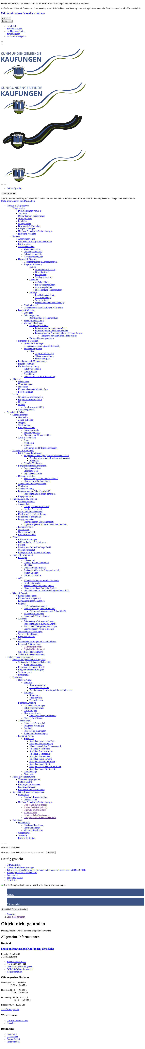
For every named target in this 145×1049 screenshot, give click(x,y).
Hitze (31, 351)
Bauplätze (28, 313)
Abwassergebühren (43, 287)
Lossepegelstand (25, 392)
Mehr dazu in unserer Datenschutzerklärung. (23, 13)
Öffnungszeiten (25, 218)
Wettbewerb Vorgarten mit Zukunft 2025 (47, 611)
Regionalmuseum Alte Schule (31, 667)
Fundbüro (22, 221)
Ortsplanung (29, 560)
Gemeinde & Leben (15, 412)
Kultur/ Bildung (31, 573)
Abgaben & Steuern (33, 264)
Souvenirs (22, 835)
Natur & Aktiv (24, 680)
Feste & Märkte (25, 782)
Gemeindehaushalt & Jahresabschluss (40, 262)
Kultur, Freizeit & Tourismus (19, 657)
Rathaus (16, 236)
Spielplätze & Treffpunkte (29, 517)
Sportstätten (23, 794)
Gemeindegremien (26, 409)
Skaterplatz (29, 774)
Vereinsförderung (26, 488)
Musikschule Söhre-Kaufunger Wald (34, 547)
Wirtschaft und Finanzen (35, 567)
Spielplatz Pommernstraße (41, 751)
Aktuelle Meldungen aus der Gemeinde (41, 580)
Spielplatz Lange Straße (40, 764)
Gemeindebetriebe (26, 246)
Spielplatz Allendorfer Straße (42, 761)
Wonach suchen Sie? (10, 852)
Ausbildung (29, 374)
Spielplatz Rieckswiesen (40, 756)
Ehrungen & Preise (26, 427)
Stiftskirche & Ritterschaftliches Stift (34, 662)
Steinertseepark (25, 672)
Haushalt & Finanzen (27, 259)
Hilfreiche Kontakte (27, 234)
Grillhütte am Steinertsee (35, 810)
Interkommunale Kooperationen (32, 361)
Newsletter (23, 386)
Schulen (21, 545)
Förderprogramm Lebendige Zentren (51, 330)
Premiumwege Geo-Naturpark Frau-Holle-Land (50, 690)
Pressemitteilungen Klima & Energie (40, 624)
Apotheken (29, 443)
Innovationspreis (31, 430)
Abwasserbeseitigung (33, 256)
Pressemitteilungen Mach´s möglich (40, 494)
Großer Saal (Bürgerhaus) (35, 805)
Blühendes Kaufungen (34, 613)
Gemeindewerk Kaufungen (30, 631)
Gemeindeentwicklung (22, 555)
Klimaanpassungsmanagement (31, 601)
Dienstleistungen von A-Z (29, 211)
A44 (20, 578)
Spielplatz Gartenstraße (39, 754)
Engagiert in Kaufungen (23, 450)
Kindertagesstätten (26, 501)
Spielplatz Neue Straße (39, 748)
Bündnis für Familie (27, 534)
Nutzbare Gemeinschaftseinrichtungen (35, 231)
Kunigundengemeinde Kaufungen (27, 948)
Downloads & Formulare (29, 226)
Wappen (21, 422)
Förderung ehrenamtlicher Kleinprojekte (59, 336)
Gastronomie (24, 833)
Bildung (16, 537)
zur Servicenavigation (16, 36)
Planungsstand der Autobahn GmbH (40, 588)
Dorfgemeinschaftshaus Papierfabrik (40, 817)
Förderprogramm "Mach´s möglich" (34, 491)
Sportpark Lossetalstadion (35, 797)
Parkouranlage (30, 771)
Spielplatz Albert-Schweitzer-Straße (45, 766)
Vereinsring (23, 486)
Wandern (28, 682)
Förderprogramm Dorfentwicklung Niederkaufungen (58, 333)
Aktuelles (16, 379)
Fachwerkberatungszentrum (41, 338)
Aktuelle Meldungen (33, 463)
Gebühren (33, 279)
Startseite (11, 914)
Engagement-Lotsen (33, 473)
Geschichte (23, 417)
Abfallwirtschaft (31, 305)
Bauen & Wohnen (26, 310)
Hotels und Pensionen (33, 825)
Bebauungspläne (31, 315)
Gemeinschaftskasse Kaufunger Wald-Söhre (43, 307)
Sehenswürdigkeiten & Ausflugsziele (28, 659)
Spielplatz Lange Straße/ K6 (42, 769)
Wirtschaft (17, 639)
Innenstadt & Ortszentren (29, 644)
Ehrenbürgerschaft (32, 432)
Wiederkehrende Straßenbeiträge (49, 302)
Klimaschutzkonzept (27, 596)
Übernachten (24, 822)
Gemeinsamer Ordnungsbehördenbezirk (41, 346)
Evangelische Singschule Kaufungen (34, 552)
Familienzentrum (25, 527)
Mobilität (28, 565)
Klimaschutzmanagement (29, 598)
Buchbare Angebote (27, 703)
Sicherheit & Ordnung (28, 341)
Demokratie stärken (27, 476)
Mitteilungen (23, 381)
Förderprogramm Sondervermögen (50, 328)
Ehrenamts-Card (31, 471)
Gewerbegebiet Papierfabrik (30, 652)
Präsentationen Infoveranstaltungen (39, 621)
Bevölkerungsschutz (33, 348)
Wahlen (21, 404)
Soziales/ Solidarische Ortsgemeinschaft (41, 570)
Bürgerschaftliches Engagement (32, 466)
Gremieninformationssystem (30, 397)
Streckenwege (35, 698)
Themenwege (24, 720)
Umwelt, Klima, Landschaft (36, 562)
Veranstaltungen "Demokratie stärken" (41, 478)
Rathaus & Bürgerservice (18, 206)
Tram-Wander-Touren (39, 687)
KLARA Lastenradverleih (35, 606)
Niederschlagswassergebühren (48, 290)
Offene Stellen (30, 371)
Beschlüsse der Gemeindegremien (39, 585)
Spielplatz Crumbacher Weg (42, 741)
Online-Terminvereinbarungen (31, 216)
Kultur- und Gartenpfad (34, 723)
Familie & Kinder (26, 736)
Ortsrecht (22, 402)
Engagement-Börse (32, 468)
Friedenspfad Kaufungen (35, 731)
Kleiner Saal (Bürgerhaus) (35, 807)
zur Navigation (13, 34)
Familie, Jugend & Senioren (24, 499)
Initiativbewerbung (32, 369)
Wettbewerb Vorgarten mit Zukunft (39, 608)
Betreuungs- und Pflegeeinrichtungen (40, 448)
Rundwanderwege (37, 685)
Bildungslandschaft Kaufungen (32, 542)
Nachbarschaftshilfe (27, 532)
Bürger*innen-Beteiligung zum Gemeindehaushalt (46, 455)
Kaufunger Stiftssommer (29, 784)
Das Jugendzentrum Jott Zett (36, 506)
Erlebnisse (17, 677)
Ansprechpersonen (26, 239)
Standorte (22, 213)
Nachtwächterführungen (34, 705)
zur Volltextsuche (14, 28)
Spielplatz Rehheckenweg (41, 743)
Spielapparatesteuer (43, 277)
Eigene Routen (36, 700)
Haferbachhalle (30, 812)
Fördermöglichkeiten (38, 325)
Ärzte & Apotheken (27, 437)
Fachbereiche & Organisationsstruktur (35, 241)
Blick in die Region (27, 838)
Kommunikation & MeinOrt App (33, 389)
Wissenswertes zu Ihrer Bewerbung (39, 376)
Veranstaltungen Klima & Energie (39, 629)
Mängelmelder (24, 223)
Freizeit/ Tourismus (32, 575)
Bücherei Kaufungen (27, 539)
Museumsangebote (32, 713)
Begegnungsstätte (26, 519)
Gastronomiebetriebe (33, 647)
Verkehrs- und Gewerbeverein (31, 654)
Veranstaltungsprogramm (29, 779)
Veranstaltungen (25, 384)
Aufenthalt (17, 820)
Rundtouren (34, 695)
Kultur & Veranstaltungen (23, 777)
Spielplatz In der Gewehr (40, 759)
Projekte (21, 603)
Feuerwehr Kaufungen (34, 343)
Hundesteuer (40, 274)
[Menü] (5, 184)
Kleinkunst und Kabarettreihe (31, 789)
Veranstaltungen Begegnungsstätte (39, 522)
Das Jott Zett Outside (33, 509)
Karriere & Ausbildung (28, 366)
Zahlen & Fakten (25, 420)
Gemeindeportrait (20, 415)
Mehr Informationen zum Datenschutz (18, 201)
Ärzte (26, 440)
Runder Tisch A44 (32, 583)
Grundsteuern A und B (45, 269)
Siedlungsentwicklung (34, 320)
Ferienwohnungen (32, 828)
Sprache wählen (8, 193)
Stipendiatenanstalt (26, 550)
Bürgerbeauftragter (26, 228)
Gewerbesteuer (42, 272)
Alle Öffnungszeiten (10, 1009)
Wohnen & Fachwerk (33, 323)
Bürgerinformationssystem (30, 399)
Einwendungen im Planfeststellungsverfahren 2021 (46, 590)
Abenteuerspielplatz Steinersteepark (45, 746)
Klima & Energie (20, 593)
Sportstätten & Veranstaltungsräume (28, 792)
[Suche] (2, 184)
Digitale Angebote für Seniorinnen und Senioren (45, 524)
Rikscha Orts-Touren (33, 718)
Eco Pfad (28, 728)
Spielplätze (29, 738)
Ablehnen (6, 18)
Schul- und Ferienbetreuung (30, 511)
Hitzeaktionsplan (42, 358)
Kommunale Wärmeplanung (36, 616)
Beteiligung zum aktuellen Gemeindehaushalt (49, 458)
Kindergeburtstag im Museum (42, 715)
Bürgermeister (24, 244)
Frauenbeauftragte (26, 364)
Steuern (32, 267)
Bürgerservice (18, 208)
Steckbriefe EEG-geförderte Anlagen (40, 626)
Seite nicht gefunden (16, 917)
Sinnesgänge (23, 675)
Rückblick (34, 460)
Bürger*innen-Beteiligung (29, 453)
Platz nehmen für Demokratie (37, 481)
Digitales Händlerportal (34, 649)
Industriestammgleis (32, 254)
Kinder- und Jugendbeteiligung (32, 514)
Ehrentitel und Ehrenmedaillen (37, 435)
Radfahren (28, 692)
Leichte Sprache (14, 188)
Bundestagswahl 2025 (34, 407)
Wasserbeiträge (42, 300)
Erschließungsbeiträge (45, 295)
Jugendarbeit (23, 504)
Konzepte (22, 557)
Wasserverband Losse (28, 634)
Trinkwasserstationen (44, 356)
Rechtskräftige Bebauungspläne (43, 318)
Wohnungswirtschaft (33, 251)
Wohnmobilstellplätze (33, 830)
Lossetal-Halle (30, 799)
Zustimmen (6, 21)
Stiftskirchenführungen (34, 708)
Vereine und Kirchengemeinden (32, 483)
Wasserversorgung (32, 249)
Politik (15, 394)
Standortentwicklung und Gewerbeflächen (37, 641)
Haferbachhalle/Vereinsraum (36, 815)
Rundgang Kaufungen (34, 726)
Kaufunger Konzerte (27, 787)
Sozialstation (23, 529)
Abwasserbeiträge (43, 297)
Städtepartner (24, 425)
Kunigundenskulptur (33, 664)
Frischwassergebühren (45, 285)
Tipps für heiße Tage (44, 353)
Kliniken (28, 445)
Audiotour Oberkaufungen (36, 733)
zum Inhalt (11, 26)
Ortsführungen (30, 710)
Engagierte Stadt (25, 496)
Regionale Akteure (26, 636)
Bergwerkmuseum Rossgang (31, 669)
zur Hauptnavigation (16, 31)
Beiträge (33, 292)
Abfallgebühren (42, 282)
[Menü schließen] (2, 41)
